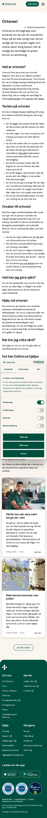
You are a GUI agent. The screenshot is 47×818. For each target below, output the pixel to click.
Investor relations (9, 691)
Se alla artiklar (23, 647)
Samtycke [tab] (8, 369)
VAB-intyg (28, 750)
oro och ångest (27, 263)
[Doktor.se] (9, 4)
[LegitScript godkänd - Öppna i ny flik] (35, 788)
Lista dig (5, 731)
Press (4, 686)
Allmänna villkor (7, 799)
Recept (27, 731)
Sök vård (32, 4)
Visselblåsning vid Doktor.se (9, 715)
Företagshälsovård (9, 700)
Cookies (30, 799)
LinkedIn (27, 691)
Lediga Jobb (29, 681)
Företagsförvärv (8, 705)
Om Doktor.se (7, 681)
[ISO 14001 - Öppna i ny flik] (22, 788)
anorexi (29, 98)
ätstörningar (14, 98)
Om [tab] (38, 369)
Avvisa (23, 453)
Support (5, 736)
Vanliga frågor (7, 741)
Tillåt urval (23, 445)
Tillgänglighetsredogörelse (12, 755)
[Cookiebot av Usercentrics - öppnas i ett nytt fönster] (33, 362)
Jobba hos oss (30, 686)
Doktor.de (6, 695)
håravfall (23, 153)
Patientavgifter (8, 745)
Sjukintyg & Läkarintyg (33, 745)
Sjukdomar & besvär (10, 750)
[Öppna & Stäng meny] (43, 4)
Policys (5, 709)
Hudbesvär (28, 741)
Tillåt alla (23, 437)
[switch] (40, 410)
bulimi (41, 98)
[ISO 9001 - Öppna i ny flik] (8, 788)
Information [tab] (23, 369)
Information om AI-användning (12, 801)
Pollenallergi (28, 736)
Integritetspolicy (20, 799)
